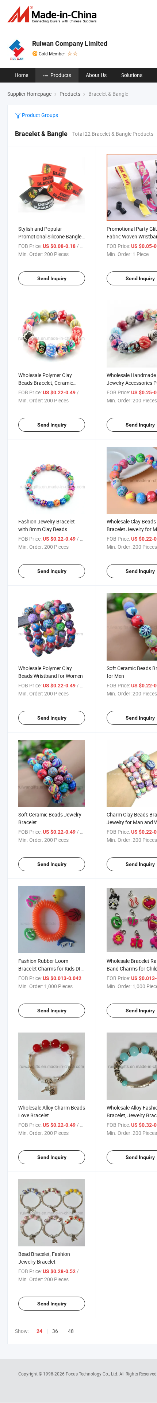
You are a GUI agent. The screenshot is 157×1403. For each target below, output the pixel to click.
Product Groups (39, 115)
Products (60, 75)
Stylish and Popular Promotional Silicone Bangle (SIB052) (49, 236)
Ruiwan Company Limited (69, 43)
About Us (96, 75)
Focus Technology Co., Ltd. (92, 1374)
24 (39, 1331)
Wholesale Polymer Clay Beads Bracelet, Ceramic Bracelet (45, 383)
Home (21, 75)
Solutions (131, 75)
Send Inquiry (51, 278)
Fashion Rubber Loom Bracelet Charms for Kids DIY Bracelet (50, 968)
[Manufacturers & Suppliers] (53, 14)
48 (71, 1330)
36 (55, 1330)
